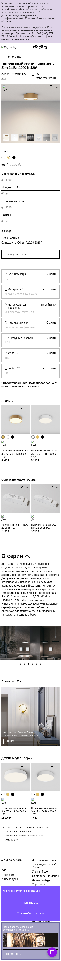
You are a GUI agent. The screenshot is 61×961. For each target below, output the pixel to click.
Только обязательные (30, 913)
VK (4, 870)
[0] (34, 47)
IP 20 (8, 207)
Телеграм (8, 874)
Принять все (30, 902)
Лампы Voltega (41, 880)
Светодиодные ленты (45, 876)
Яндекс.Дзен (10, 879)
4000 (8, 180)
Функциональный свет (45, 866)
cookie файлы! (31, 890)
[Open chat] (52, 952)
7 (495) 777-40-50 (13, 860)
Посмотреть (13, 953)
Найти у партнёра (15, 254)
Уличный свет (40, 871)
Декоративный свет (44, 860)
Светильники (13, 56)
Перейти (10, 741)
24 (6, 193)
